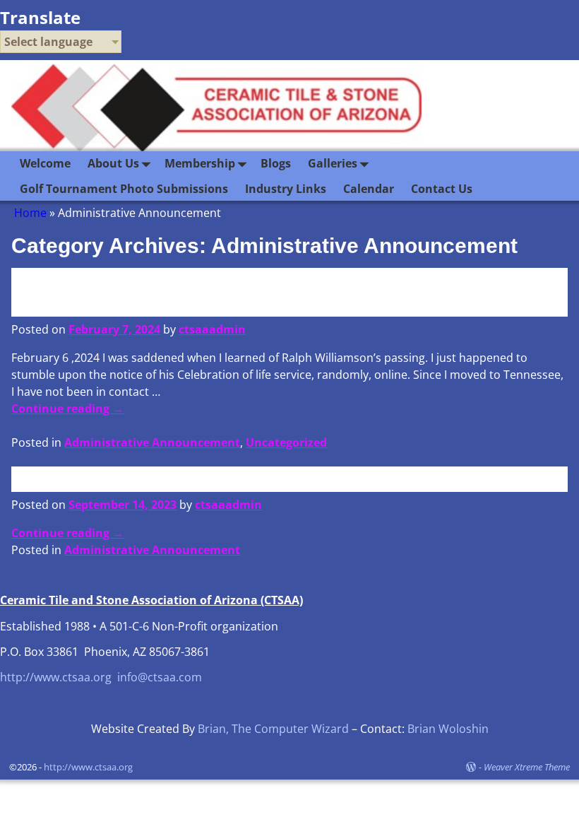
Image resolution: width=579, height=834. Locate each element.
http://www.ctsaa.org (56, 677)
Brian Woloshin (448, 728)
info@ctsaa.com (159, 677)
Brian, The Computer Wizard (273, 728)
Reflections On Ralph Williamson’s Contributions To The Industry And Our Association (283, 291)
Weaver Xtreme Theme (527, 766)
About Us (113, 163)
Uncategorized (286, 442)
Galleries (332, 163)
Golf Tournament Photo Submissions (124, 188)
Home (30, 213)
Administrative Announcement (152, 442)
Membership (200, 163)
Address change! (98, 478)
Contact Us (441, 188)
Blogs (276, 163)
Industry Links (285, 188)
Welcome (45, 163)
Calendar (368, 188)
